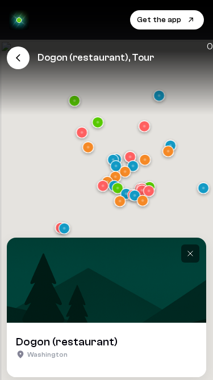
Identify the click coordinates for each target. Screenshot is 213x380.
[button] (203, 189)
